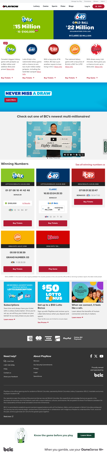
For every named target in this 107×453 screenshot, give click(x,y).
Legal (36, 372)
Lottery (36, 6)
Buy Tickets (6, 78)
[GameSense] (71, 449)
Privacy (36, 368)
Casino (45, 6)
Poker (63, 6)
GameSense (38, 376)
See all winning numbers (89, 164)
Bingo (71, 6)
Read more (7, 416)
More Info (10, 69)
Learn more (8, 320)
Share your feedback (11, 377)
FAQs (5, 369)
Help (102, 1)
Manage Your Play (76, 1)
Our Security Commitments (43, 365)
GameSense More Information (105, 146)
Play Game (91, 78)
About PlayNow (42, 356)
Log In (87, 6)
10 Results (26, 203)
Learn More (11, 100)
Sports (54, 6)
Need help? (10, 356)
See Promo (42, 323)
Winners (96, 1)
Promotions (87, 1)
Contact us (7, 373)
